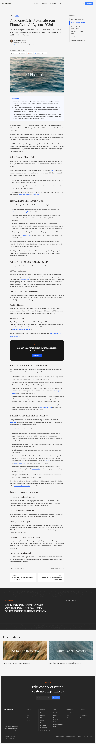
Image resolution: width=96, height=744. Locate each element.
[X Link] (84, 736)
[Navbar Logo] (6, 3)
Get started (89, 3)
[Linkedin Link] (87, 736)
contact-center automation (22, 486)
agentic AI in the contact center (21, 329)
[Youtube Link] (91, 736)
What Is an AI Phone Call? (77, 19)
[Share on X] (61, 568)
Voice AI (17, 15)
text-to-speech (27, 235)
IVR (52, 170)
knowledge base (24, 279)
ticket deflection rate (45, 407)
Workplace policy (70, 736)
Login (83, 3)
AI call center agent (20, 463)
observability (36, 469)
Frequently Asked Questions (78, 40)
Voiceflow (13, 422)
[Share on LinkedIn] (63, 568)
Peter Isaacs (18, 40)
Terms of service (60, 736)
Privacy (79, 736)
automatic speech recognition (21, 212)
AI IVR (47, 460)
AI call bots (36, 195)
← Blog (11, 15)
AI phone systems (24, 195)
